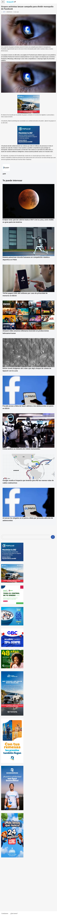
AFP (4, 11)
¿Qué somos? (14, 913)
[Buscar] (53, 537)
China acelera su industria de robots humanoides (21, 449)
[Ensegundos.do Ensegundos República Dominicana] (11, 2)
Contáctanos (4, 913)
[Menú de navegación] (3, 2)
